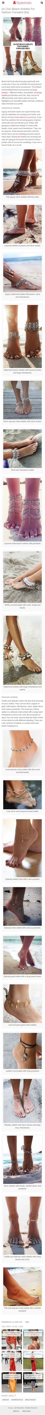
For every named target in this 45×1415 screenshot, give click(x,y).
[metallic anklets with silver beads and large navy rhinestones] (22, 1122)
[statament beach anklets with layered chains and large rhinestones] (22, 367)
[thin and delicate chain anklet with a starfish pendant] (22, 1305)
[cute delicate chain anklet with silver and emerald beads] (22, 767)
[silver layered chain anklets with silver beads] (22, 419)
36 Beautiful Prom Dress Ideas (33, 1355)
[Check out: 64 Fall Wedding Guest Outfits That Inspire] (12, 1361)
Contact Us (16, 1411)
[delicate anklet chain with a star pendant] (22, 876)
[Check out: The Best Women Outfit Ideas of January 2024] (33, 1382)
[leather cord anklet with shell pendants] (22, 1068)
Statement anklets (19, 137)
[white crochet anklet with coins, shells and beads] (22, 602)
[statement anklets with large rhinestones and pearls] (22, 684)
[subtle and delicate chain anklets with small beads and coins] (22, 1254)
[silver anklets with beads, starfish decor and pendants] (22, 1183)
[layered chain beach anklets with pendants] (22, 541)
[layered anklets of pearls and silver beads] (22, 243)
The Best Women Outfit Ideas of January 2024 (33, 1376)
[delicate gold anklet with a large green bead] (22, 974)
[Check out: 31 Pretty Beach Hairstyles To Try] (33, 1339)
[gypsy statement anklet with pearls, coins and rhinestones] (22, 292)
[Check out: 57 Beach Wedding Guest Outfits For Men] (12, 1339)
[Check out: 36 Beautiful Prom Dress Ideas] (33, 1361)
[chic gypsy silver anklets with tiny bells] (22, 194)
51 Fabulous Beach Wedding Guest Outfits (11, 1376)
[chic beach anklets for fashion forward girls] (22, 75)
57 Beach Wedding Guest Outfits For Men (12, 1334)
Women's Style (17, 1400)
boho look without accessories (23, 117)
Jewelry (5, 1400)
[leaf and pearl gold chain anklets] (22, 1022)
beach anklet (30, 1400)
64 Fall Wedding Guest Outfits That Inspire (11, 1355)
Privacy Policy (26, 1411)
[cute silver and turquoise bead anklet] (22, 809)
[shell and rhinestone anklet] (22, 467)
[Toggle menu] (3, 3)
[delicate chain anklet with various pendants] (22, 925)
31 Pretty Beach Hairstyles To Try (33, 1334)
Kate (27, 1322)
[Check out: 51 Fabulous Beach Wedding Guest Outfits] (12, 1382)
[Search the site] (42, 3)
